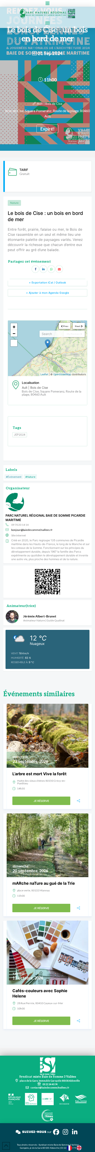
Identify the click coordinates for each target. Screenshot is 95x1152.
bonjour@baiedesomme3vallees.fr (32, 529)
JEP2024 (19, 434)
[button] (47, 3)
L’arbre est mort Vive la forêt (39, 773)
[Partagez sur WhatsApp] (51, 269)
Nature (14, 202)
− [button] (14, 333)
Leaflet (44, 374)
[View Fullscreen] (14, 343)
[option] (80, 1147)
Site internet (18, 535)
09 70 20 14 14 (19, 524)
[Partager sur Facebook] (35, 269)
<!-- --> (47, 348)
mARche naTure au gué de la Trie (43, 883)
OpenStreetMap (62, 374)
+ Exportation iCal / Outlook (47, 282)
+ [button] (14, 326)
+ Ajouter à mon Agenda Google (47, 292)
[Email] (59, 269)
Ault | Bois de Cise (49, 103)
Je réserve (41, 801)
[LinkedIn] (43, 269)
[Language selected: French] (76, 1147)
